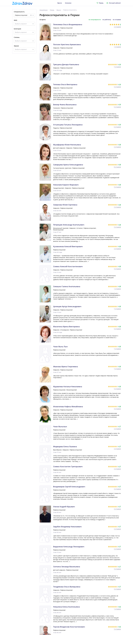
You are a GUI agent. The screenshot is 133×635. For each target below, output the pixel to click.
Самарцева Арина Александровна (68, 165)
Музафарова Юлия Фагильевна (67, 145)
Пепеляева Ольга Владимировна (67, 24)
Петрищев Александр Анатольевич (68, 225)
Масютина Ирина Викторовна (66, 327)
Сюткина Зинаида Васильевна (66, 567)
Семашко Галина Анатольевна (66, 286)
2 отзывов (117, 27)
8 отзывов (117, 167)
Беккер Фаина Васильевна (64, 105)
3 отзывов (117, 87)
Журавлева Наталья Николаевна (67, 387)
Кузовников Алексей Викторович (68, 246)
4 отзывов (117, 409)
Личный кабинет (115, 3)
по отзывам (117, 19)
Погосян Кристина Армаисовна (67, 44)
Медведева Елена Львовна (65, 447)
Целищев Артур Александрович (67, 306)
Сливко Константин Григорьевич (68, 467)
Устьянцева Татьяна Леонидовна (67, 125)
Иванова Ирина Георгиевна (65, 367)
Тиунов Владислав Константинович (69, 627)
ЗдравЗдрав (44, 10)
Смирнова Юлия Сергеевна (65, 205)
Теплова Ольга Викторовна (65, 84)
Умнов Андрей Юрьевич (64, 507)
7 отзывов (117, 67)
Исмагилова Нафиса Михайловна (68, 407)
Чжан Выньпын (60, 427)
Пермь (52, 10)
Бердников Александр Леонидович (68, 547)
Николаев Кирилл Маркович (66, 185)
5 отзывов (117, 107)
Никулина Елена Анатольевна (66, 607)
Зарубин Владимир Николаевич (67, 527)
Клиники (68, 3)
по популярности (95, 19)
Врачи (59, 3)
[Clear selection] (31, 15)
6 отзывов (117, 127)
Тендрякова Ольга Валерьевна (66, 587)
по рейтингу (106, 19)
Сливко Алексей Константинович (68, 266)
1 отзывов (117, 47)
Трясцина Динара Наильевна (66, 64)
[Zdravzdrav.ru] (22, 3)
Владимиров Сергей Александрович (69, 487)
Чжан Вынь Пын (60, 347)
